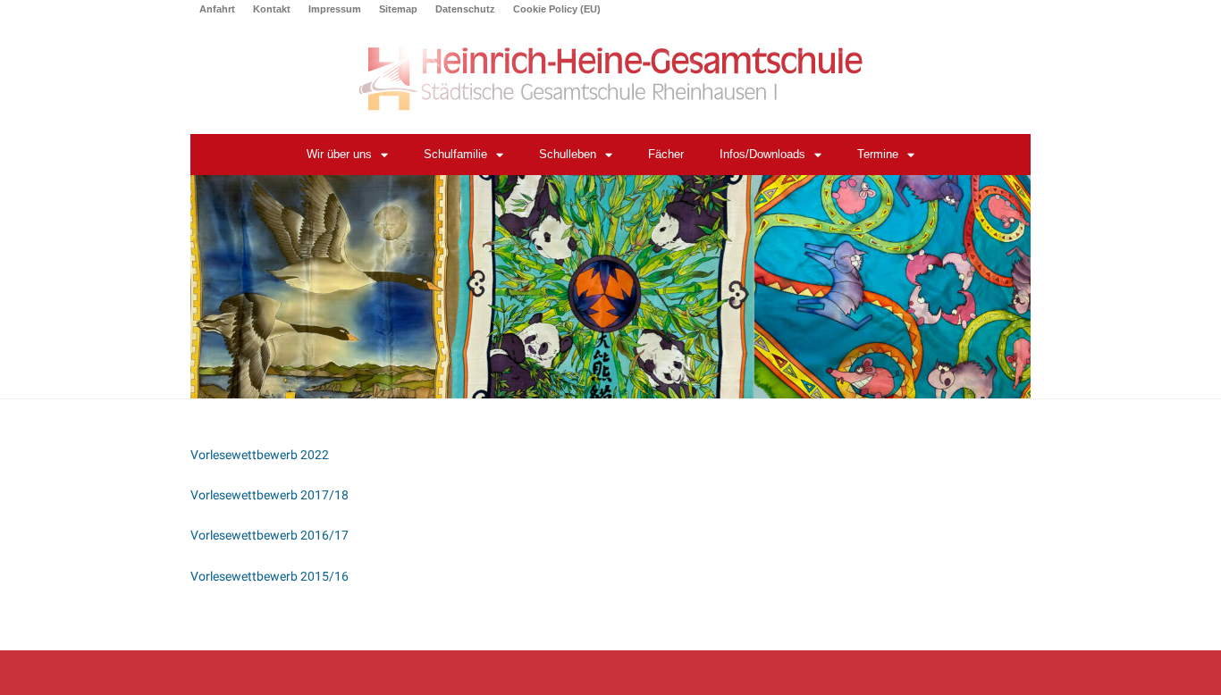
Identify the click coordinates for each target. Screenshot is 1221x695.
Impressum (334, 9)
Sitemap (398, 9)
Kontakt (272, 9)
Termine (877, 154)
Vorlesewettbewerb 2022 (259, 455)
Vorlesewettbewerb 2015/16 (269, 576)
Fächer (666, 154)
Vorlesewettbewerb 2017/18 (269, 495)
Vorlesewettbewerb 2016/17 (269, 535)
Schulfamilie (455, 154)
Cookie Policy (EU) (557, 9)
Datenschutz (465, 9)
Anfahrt (217, 9)
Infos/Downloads (762, 154)
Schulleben (567, 154)
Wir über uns (339, 154)
